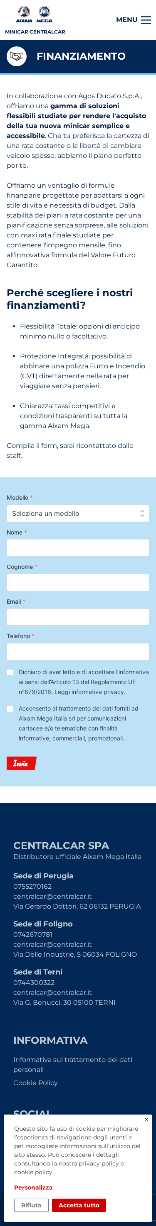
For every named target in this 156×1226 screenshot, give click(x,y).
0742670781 (32, 934)
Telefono (21, 635)
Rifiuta (31, 1205)
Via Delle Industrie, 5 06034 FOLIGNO (75, 954)
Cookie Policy (35, 1083)
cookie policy (33, 1172)
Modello (20, 497)
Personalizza (33, 1187)
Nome (17, 532)
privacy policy (99, 1163)
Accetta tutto (79, 1205)
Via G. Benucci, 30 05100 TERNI (64, 1002)
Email (16, 601)
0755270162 (32, 886)
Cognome (22, 566)
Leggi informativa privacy (89, 691)
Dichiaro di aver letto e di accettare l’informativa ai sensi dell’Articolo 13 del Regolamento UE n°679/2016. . (84, 681)
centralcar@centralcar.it (52, 896)
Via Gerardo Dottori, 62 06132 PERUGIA (77, 906)
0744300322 (33, 983)
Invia (20, 763)
